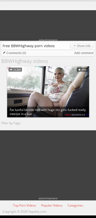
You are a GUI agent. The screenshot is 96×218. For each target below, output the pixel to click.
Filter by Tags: (11, 123)
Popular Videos (51, 205)
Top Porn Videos (24, 205)
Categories (75, 205)
